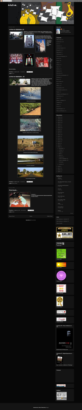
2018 (59, 131)
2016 (59, 134)
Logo (58, 66)
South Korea (59, 96)
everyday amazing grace (63, 185)
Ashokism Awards (60, 48)
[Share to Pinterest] (32, 72)
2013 (59, 139)
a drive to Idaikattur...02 (16, 76)
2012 (59, 141)
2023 (59, 122)
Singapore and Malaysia (61, 94)
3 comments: (22, 71)
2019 (59, 129)
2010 (59, 145)
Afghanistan (59, 39)
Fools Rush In (61, 192)
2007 (59, 168)
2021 (59, 125)
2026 (59, 117)
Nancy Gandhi (59, 223)
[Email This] (27, 72)
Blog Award (59, 52)
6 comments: (22, 181)
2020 (59, 127)
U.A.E (58, 106)
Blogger (47, 407)
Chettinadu (59, 54)
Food (58, 58)
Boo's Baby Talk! (61, 199)
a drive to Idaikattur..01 (16, 29)
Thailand (58, 102)
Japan (58, 62)
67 (59, 395)
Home (31, 216)
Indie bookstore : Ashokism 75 (63, 221)
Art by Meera (60, 206)
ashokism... (12, 5)
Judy (59, 203)
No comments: (23, 210)
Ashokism (58, 45)
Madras (58, 68)
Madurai (58, 71)
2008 (59, 166)
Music (58, 79)
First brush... (13, 190)
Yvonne (59, 188)
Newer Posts (12, 216)
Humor (58, 60)
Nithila (58, 85)
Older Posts (49, 216)
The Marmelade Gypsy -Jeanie (64, 181)
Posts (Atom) (33, 220)
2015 (59, 136)
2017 (59, 132)
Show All (71, 213)
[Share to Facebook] (31, 72)
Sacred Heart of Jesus (37, 32)
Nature (13, 183)
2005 (59, 171)
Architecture (59, 41)
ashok (63, 29)
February (61, 157)
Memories (59, 73)
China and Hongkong (61, 56)
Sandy (59, 210)
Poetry (58, 91)
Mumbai (58, 77)
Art (57, 43)
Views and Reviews (60, 110)
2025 (59, 118)
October (61, 150)
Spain (58, 98)
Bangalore (59, 50)
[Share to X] (29, 72)
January (61, 164)
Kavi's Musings (61, 196)
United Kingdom (60, 108)
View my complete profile (66, 32)
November (61, 148)
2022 (59, 124)
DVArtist (59, 178)
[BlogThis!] (28, 72)
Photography (59, 87)
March (60, 155)
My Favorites (59, 81)
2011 (59, 143)
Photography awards (61, 89)
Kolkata (58, 64)
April (60, 153)
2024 (59, 120)
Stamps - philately (60, 100)
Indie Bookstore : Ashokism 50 (63, 219)
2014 (59, 138)
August (60, 151)
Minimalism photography (61, 75)
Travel (13, 73)
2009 (59, 146)
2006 (59, 169)
